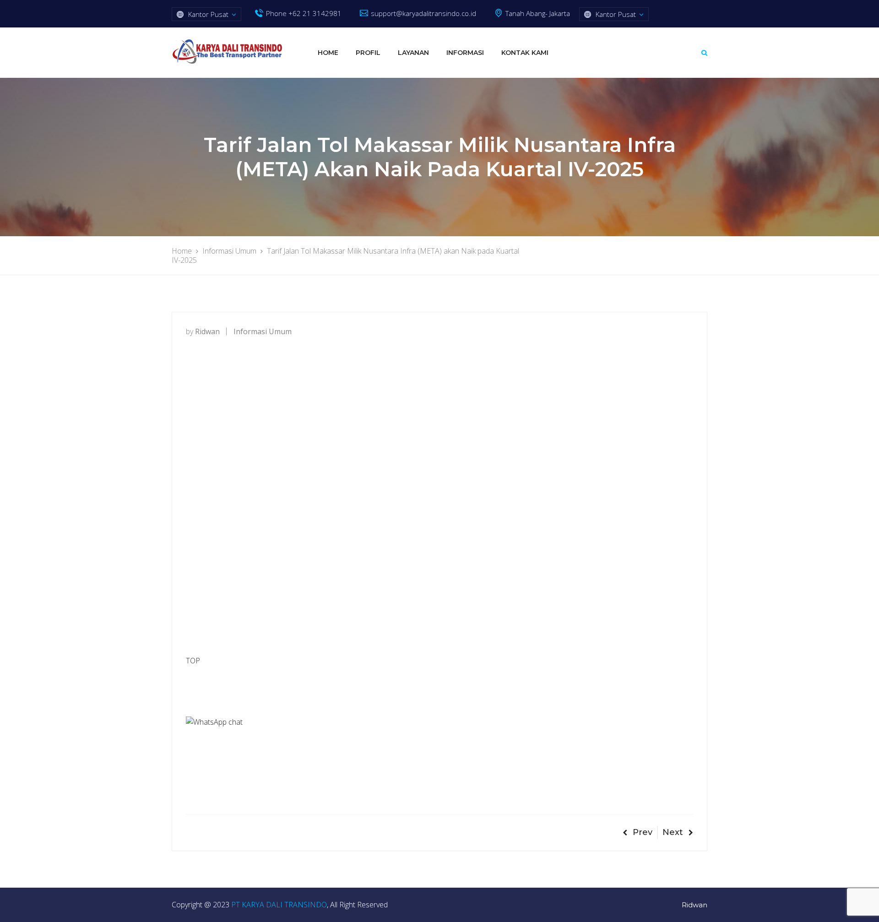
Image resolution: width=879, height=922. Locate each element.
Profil (368, 53)
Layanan (413, 53)
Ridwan (694, 904)
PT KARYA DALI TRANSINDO (279, 905)
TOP (193, 661)
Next (672, 832)
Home (328, 53)
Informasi (465, 53)
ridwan (207, 331)
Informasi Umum (262, 331)
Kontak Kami (524, 53)
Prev (642, 832)
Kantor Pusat (208, 14)
